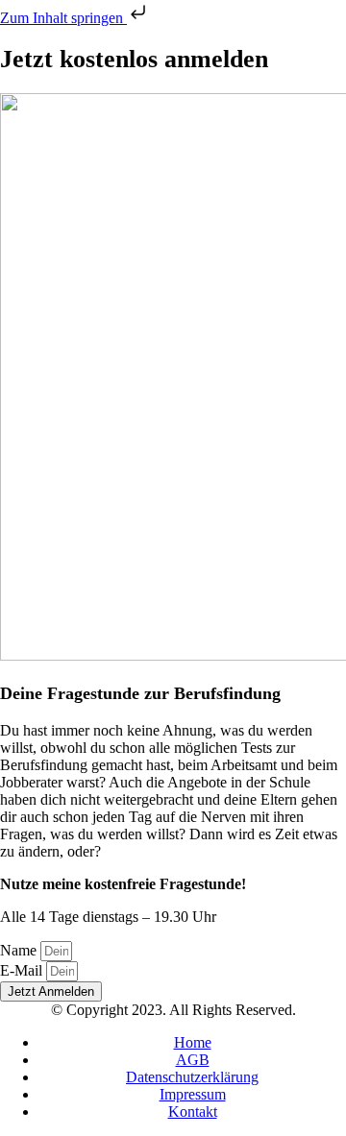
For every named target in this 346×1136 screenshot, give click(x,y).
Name (20, 950)
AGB (193, 1059)
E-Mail (23, 970)
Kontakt (192, 1111)
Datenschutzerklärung (192, 1077)
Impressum (193, 1094)
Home (192, 1042)
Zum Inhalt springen (63, 18)
